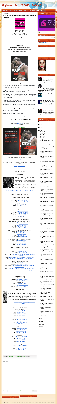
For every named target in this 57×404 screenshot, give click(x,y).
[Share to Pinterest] (29, 356)
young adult (42, 10)
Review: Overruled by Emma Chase (45, 144)
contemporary (12, 357)
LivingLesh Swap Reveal (44, 290)
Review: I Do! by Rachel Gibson (45, 195)
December (42, 131)
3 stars (3, 10)
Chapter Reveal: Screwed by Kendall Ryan (47, 143)
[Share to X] (27, 356)
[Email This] (25, 356)
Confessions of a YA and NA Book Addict (14, 356)
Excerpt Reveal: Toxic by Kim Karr (45, 297)
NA (27, 10)
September (42, 136)
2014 (40, 326)
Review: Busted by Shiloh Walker (45, 191)
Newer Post (5, 390)
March (41, 321)
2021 (40, 121)
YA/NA (30, 10)
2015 (40, 130)
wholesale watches (34, 402)
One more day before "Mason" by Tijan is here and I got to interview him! (48, 86)
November (42, 133)
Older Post (34, 390)
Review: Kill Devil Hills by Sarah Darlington (47, 201)
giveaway (33, 10)
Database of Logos (28, 402)
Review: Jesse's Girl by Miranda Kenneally (47, 284)
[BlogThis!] (26, 356)
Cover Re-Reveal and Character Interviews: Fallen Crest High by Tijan (48, 110)
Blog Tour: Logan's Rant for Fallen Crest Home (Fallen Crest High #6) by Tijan (48, 101)
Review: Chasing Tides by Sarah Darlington (47, 197)
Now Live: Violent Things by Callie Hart (46, 294)
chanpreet (8, 357)
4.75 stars (20, 10)
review (37, 10)
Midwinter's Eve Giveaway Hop (48, 93)
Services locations (40, 402)
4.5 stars (15, 10)
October (41, 134)
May (41, 318)
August (41, 137)
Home (20, 390)
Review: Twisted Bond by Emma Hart (46, 296)
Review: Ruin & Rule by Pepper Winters (46, 259)
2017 (40, 127)
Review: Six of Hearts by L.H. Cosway (46, 177)
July (41, 139)
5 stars (24, 10)
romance (27, 357)
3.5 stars (7, 10)
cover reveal (17, 357)
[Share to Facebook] (28, 356)
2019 (40, 124)
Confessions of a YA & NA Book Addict (21, 5)
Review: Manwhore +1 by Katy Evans (46, 169)
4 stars (11, 10)
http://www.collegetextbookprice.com (48, 402)
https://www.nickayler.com (19, 127)
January (41, 324)
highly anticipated (22, 357)
